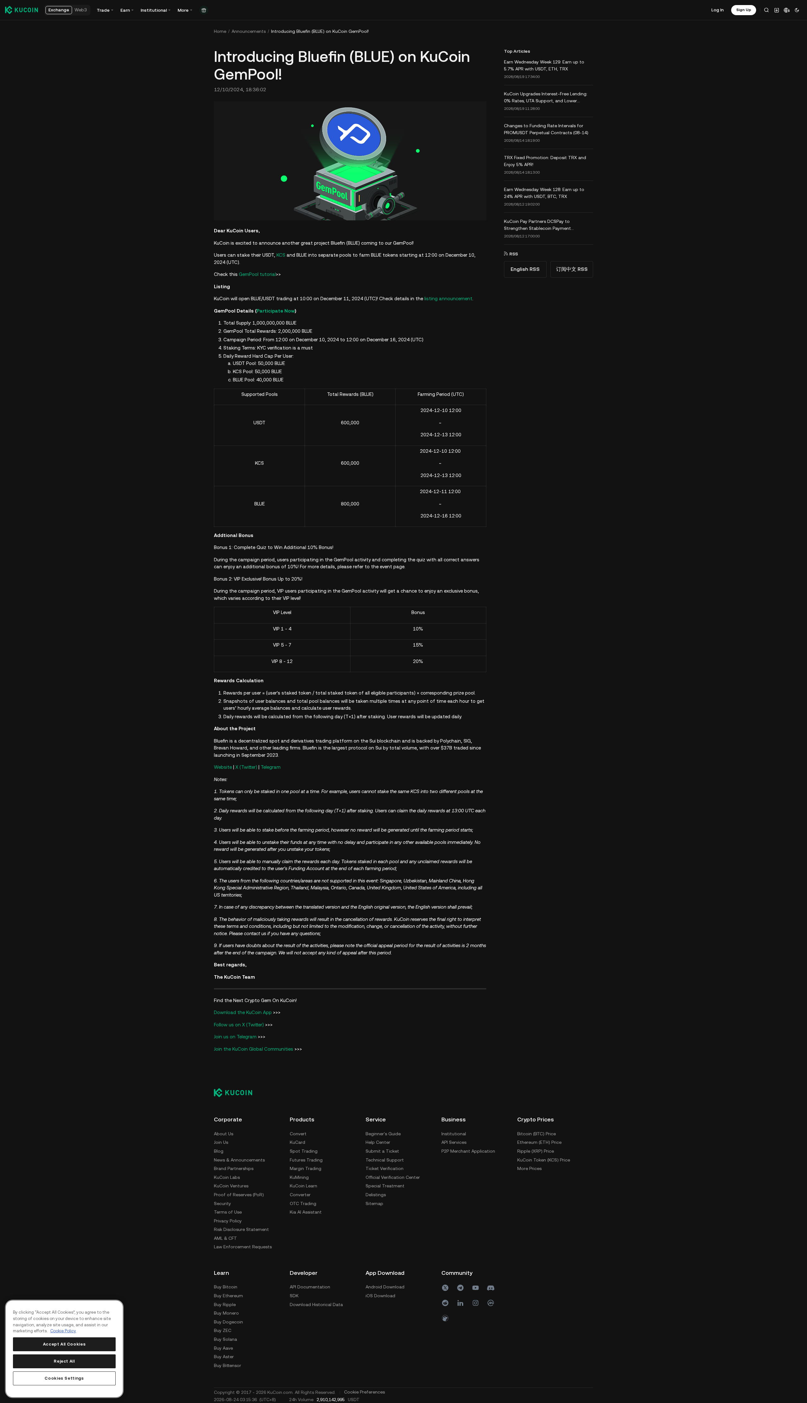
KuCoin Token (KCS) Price (543, 1159)
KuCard (297, 1142)
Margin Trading (305, 1168)
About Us (223, 1133)
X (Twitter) (246, 767)
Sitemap (374, 1203)
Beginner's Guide (383, 1133)
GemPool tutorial (257, 274)
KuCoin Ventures (231, 1185)
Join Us (221, 1142)
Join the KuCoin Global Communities (253, 1049)
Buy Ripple (225, 1304)
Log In (717, 9)
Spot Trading (304, 1151)
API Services (453, 1142)
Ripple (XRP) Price (535, 1151)
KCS (280, 255)
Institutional (453, 1133)
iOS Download (380, 1295)
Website (223, 767)
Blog (218, 1151)
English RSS (525, 269)
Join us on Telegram (235, 1036)
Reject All (64, 1361)
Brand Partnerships (233, 1168)
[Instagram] (475, 1303)
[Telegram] (460, 1288)
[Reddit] (445, 1303)
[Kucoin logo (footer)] (236, 1092)
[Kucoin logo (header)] (21, 10)
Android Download (385, 1286)
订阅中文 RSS (572, 269)
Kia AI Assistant (306, 1212)
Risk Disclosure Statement (241, 1229)
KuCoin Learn (303, 1185)
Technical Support (385, 1159)
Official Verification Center (393, 1177)
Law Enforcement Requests (243, 1246)
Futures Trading (306, 1159)
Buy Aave (223, 1348)
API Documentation (310, 1286)
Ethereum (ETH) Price (539, 1142)
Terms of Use (228, 1212)
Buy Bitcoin (225, 1286)
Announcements (249, 31)
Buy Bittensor (227, 1365)
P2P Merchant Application (468, 1151)
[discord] (491, 1288)
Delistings (376, 1194)
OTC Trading (303, 1203)
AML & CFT (225, 1238)
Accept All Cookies (64, 1344)
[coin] (445, 1318)
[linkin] (460, 1303)
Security (222, 1203)
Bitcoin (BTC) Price (536, 1133)
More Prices (529, 1168)
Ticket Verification (385, 1168)
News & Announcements (239, 1159)
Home (220, 31)
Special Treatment (385, 1185)
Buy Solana (225, 1339)
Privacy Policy (228, 1220)
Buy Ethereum (228, 1295)
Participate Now (276, 310)
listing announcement (448, 298)
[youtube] (475, 1288)
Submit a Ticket (382, 1151)
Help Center (378, 1142)
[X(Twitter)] (445, 1288)
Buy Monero (226, 1313)
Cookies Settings (64, 1378)
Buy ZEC (222, 1330)
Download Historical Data (316, 1304)
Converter (300, 1194)
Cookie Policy (63, 1330)
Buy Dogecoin (228, 1321)
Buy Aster (224, 1356)
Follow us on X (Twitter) (239, 1024)
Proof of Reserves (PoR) (239, 1194)
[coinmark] (491, 1303)
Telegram (271, 767)
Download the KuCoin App (243, 1012)
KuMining (299, 1177)
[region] (64, 1349)
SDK (294, 1295)
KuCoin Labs (227, 1177)
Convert (298, 1133)
